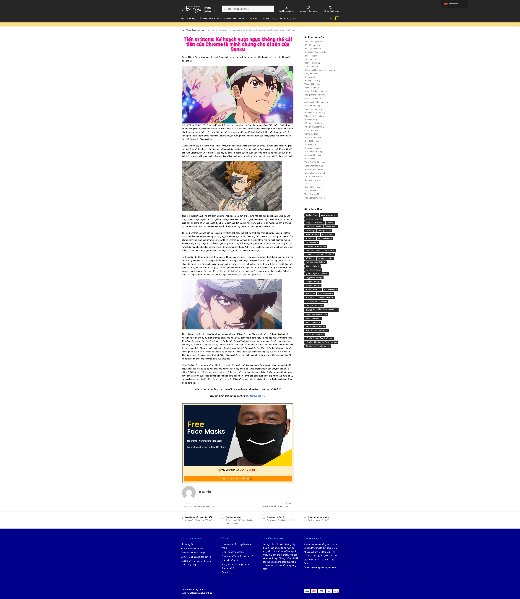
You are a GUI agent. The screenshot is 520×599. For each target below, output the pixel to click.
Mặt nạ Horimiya (311, 88)
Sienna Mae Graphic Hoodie (316, 315)
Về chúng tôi (187, 544)
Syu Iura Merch (311, 190)
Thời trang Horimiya (313, 250)
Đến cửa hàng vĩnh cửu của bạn (317, 346)
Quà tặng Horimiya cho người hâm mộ (320, 254)
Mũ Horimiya (310, 258)
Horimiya (330, 223)
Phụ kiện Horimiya (312, 48)
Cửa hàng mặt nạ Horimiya (316, 246)
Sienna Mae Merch (313, 323)
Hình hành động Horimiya (315, 52)
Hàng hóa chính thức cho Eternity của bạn (321, 342)
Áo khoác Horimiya (312, 105)
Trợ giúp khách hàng (308, 11)
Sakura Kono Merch (313, 187)
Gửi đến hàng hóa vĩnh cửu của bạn (319, 338)
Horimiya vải (310, 77)
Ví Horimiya (309, 159)
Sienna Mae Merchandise (315, 326)
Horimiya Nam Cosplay (314, 112)
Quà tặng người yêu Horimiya (317, 274)
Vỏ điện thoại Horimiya (314, 127)
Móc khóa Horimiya (313, 109)
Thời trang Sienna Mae (314, 305)
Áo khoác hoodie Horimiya (316, 102)
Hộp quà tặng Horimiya (314, 95)
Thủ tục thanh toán (331, 11)
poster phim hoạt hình (329, 215)
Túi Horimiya (310, 59)
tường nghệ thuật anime (315, 223)
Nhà (182, 30)
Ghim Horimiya (311, 130)
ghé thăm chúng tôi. (255, 396)
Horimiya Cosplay (312, 80)
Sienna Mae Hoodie (313, 319)
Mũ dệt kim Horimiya (313, 270)
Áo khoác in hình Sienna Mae (316, 330)
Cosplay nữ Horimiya (313, 166)
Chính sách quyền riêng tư (193, 553)
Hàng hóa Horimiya (313, 282)
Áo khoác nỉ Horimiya (313, 151)
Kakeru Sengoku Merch (314, 173)
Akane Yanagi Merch (313, 41)
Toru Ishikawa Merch (313, 194)
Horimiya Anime (331, 227)
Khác (306, 183)
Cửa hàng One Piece (325, 297)
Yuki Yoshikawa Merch (314, 198)
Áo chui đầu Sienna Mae (315, 334)
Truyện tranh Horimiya (314, 278)
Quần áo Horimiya (325, 239)
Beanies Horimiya (312, 63)
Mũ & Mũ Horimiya (312, 98)
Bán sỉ (225, 572)
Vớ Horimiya (310, 144)
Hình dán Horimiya (312, 148)
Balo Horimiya (310, 56)
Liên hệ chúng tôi (230, 560)
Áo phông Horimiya (312, 155)
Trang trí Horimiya (312, 84)
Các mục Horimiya (312, 266)
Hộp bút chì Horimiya (313, 123)
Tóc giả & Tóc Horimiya (314, 162)
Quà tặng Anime (312, 215)
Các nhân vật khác (312, 180)
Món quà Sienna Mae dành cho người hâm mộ (320, 310)
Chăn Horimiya (311, 66)
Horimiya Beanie (324, 231)
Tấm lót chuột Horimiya (314, 116)
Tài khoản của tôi (286, 11)
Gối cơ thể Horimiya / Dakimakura (319, 70)
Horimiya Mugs (311, 119)
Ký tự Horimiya (311, 73)
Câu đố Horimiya (311, 141)
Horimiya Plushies (312, 134)
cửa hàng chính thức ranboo (316, 301)
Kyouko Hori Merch (313, 176)
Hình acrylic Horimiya (313, 227)
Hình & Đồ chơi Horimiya (315, 91)
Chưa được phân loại (195, 30)
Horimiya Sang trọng (313, 290)
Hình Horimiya (329, 250)
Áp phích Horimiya (312, 137)
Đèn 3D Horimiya (312, 45)
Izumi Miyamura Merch (314, 169)
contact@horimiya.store (323, 567)
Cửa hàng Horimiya (325, 293)
